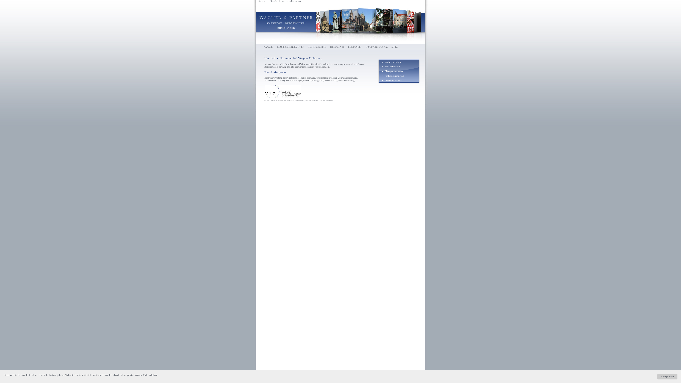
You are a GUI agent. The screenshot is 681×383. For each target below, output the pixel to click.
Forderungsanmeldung (394, 76)
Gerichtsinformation (393, 80)
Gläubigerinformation (394, 71)
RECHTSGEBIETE (317, 47)
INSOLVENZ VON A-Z (377, 47)
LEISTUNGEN (355, 47)
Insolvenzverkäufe (392, 66)
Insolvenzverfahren (393, 62)
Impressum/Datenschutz (291, 1)
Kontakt (273, 1)
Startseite (262, 1)
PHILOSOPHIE (337, 47)
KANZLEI (268, 47)
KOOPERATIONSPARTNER (290, 47)
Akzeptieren (667, 376)
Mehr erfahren (150, 375)
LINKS (394, 47)
